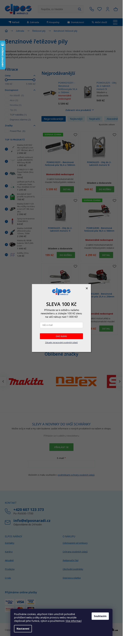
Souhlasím (100, 616)
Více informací (74, 621)
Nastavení (23, 628)
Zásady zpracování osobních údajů (61, 342)
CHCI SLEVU (61, 336)
